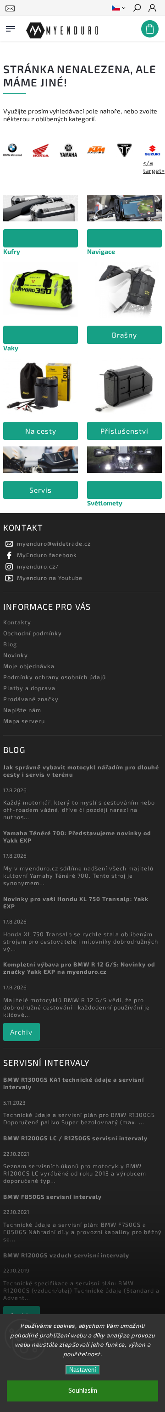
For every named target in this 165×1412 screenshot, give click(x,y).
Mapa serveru (24, 721)
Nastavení (82, 1369)
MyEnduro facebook (47, 554)
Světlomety (104, 503)
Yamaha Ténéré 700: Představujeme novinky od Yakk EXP (77, 836)
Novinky (15, 655)
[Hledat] (136, 9)
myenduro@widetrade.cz (54, 543)
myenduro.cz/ (38, 566)
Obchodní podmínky (32, 633)
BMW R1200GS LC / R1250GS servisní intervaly (75, 1138)
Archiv (21, 1032)
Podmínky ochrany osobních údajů (54, 677)
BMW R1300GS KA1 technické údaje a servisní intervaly (73, 1083)
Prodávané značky (31, 699)
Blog (10, 644)
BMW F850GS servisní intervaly (52, 1196)
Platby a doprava (29, 688)
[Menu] (10, 27)
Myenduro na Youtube (49, 577)
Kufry (11, 251)
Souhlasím (82, 1391)
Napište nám (22, 710)
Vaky (10, 348)
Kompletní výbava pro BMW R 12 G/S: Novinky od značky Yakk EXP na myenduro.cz (79, 968)
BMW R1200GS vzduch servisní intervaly (66, 1255)
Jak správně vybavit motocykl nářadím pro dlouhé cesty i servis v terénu (81, 770)
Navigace (101, 251)
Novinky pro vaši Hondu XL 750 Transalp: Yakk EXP (75, 902)
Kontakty (17, 622)
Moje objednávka (29, 666)
